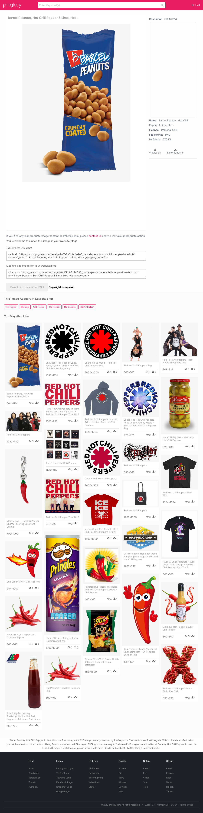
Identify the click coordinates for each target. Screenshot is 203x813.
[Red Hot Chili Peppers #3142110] (140, 452)
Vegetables (34, 777)
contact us (95, 235)
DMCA (174, 804)
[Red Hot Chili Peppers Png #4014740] (140, 342)
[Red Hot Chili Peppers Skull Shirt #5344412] (179, 472)
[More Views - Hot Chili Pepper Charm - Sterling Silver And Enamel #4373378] (23, 483)
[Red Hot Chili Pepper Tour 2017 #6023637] (62, 495)
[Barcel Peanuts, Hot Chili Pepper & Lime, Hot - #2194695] (23, 357)
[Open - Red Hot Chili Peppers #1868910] (101, 457)
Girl (120, 773)
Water (169, 782)
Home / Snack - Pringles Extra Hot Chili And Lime (62, 639)
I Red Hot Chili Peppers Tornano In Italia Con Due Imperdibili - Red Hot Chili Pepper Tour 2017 (63, 411)
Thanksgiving (96, 777)
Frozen (122, 768)
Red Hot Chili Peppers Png (138, 365)
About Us (150, 804)
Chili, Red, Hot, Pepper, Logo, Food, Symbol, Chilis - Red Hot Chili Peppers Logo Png (62, 365)
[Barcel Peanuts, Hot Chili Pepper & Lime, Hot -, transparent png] (76, 103)
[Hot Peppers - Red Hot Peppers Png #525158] (62, 670)
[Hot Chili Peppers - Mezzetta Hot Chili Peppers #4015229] (179, 405)
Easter (92, 786)
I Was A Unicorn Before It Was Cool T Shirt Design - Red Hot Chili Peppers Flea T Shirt (179, 564)
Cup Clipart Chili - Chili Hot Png (23, 581)
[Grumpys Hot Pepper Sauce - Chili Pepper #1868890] (179, 603)
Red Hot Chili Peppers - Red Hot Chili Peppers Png (178, 361)
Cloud (146, 768)
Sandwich (34, 773)
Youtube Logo (63, 777)
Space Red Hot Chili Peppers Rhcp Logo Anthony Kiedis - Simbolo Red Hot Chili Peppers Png (140, 424)
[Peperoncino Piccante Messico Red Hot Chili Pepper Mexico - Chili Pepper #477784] (101, 565)
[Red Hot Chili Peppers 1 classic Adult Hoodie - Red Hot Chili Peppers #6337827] (101, 398)
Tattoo (169, 791)
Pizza (31, 768)
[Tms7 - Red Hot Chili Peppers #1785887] (62, 444)
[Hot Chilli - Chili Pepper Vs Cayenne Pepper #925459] (23, 614)
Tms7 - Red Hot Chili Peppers (61, 463)
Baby (121, 777)
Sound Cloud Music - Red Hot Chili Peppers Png (100, 364)
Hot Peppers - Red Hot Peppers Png (63, 689)
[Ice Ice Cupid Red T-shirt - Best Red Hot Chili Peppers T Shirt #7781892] (101, 509)
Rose (168, 777)
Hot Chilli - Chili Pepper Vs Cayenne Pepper (21, 636)
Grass (146, 777)
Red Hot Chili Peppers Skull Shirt (177, 494)
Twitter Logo (62, 773)
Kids (121, 791)
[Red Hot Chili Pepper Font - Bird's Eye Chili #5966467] (179, 664)
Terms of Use (186, 804)
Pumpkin (33, 786)
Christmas (94, 768)
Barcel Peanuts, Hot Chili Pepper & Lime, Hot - (20, 395)
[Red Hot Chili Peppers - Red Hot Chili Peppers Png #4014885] (179, 340)
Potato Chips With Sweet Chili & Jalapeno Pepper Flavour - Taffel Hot (102, 662)
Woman (122, 782)
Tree (145, 786)
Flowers (170, 773)
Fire (145, 773)
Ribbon (170, 786)
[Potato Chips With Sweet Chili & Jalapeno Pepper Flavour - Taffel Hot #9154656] (101, 631)
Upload (196, 5)
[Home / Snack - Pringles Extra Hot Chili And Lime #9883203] (62, 583)
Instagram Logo (64, 768)
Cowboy (123, 786)
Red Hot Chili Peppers (18, 434)
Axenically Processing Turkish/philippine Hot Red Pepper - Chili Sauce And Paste (23, 716)
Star (145, 782)
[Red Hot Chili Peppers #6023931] (140, 493)
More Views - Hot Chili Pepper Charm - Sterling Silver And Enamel (23, 524)
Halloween (94, 773)
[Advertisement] (77, 206)
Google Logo (62, 791)
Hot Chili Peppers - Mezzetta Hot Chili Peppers (178, 439)
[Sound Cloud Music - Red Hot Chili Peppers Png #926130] (101, 341)
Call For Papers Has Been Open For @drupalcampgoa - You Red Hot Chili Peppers (141, 556)
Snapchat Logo (64, 786)
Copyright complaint (61, 287)
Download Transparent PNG (27, 287)
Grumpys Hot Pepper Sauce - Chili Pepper (178, 628)
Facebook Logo (64, 782)
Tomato (32, 782)
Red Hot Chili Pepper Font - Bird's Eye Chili (177, 690)
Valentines (94, 782)
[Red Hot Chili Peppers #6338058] (23, 421)
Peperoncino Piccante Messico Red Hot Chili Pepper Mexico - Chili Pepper (101, 589)
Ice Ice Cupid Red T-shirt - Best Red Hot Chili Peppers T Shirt (101, 530)
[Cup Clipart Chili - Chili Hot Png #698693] (23, 560)
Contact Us (162, 804)
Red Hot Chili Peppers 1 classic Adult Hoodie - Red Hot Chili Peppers (101, 422)
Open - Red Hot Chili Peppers (100, 478)
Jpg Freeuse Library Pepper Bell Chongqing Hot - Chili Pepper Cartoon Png (140, 652)
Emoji (169, 768)
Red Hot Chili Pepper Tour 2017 (62, 517)
